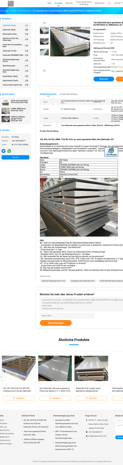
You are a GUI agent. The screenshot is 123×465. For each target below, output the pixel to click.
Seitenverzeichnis (7, 434)
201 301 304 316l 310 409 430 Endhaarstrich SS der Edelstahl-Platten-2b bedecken (36, 423)
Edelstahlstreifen (15, 34)
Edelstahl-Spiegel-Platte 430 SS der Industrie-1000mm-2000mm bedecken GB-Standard (26, 391)
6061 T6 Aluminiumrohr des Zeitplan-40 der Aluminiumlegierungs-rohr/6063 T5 (66, 435)
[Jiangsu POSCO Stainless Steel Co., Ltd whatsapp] (9, 151)
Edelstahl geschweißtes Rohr (15, 45)
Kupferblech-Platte (15, 81)
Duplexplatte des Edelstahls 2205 (82, 281)
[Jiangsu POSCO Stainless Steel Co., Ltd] (10, 3)
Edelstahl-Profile (15, 51)
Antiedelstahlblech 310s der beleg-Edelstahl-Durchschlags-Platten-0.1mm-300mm (63, 391)
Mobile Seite (4, 437)
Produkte (3, 423)
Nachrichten (4, 430)
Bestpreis (104, 79)
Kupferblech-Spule (15, 76)
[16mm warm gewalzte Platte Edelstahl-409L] (6, 103)
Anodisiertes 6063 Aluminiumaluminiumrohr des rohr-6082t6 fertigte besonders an (66, 424)
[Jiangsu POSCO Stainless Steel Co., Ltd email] (3, 151)
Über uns (3, 427)
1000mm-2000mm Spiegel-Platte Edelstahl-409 (18, 119)
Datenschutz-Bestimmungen (6, 442)
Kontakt (15, 157)
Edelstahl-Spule (15, 30)
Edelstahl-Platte (15, 25)
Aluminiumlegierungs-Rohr (15, 71)
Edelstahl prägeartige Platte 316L (53, 281)
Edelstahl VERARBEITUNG (15, 55)
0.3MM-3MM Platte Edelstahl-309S (18, 110)
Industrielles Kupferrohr (15, 85)
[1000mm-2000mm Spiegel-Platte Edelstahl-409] (6, 119)
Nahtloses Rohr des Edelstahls (15, 39)
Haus (2, 420)
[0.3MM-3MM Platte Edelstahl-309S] (6, 111)
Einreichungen (56, 322)
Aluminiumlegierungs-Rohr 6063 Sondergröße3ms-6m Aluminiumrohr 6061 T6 (66, 446)
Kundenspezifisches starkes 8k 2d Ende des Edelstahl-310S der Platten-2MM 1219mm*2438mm (100, 391)
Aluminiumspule (15, 66)
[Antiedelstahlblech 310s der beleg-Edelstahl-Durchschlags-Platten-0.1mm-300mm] (63, 368)
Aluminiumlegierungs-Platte (15, 60)
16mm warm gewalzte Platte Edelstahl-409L (19, 101)
